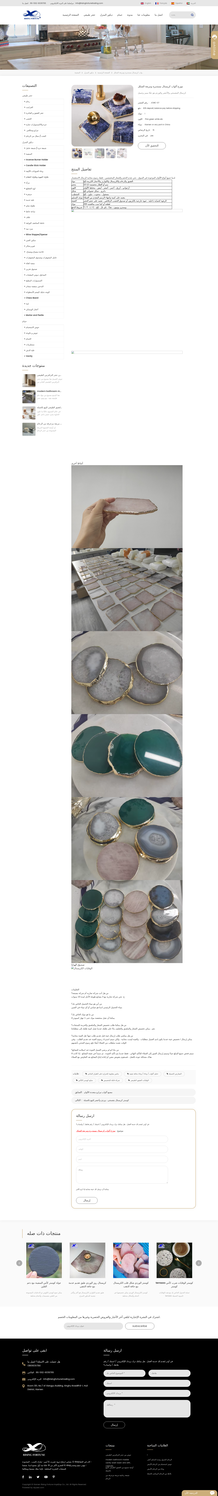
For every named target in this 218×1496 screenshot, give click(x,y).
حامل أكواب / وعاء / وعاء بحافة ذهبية (143, 1073)
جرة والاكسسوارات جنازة (36, 124)
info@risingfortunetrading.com (89, 3)
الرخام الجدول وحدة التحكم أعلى (159, 1459)
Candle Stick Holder (36, 165)
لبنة (27, 303)
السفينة (77, 72)
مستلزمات (30, 344)
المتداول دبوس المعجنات (36, 275)
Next (199, 1263)
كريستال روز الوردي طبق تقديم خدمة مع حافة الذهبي (44, 1284)
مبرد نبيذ (29, 229)
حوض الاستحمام (32, 327)
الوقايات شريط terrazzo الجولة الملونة (174, 1283)
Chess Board (32, 298)
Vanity (29, 356)
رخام (28, 101)
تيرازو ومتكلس (32, 130)
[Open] (214, 50)
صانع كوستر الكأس (85, 1080)
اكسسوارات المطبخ (34, 280)
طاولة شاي (30, 205)
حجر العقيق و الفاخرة (34, 113)
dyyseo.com (38, 1487)
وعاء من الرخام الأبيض (155, 1469)
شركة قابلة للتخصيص (112, 1080)
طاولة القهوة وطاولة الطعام (37, 177)
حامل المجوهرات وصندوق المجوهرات (41, 257)
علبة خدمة (30, 200)
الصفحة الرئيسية (71, 15)
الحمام (28, 339)
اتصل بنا (159, 15)
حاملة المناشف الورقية (35, 223)
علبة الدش (30, 350)
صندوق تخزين (31, 269)
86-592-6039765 (38, 3)
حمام (119, 15)
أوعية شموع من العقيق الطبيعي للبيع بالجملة (49, 407)
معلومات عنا (143, 15)
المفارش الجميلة (175, 1073)
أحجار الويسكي (32, 309)
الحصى (29, 118)
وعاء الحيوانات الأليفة (34, 171)
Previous (19, 1263)
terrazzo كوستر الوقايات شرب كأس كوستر (131, 1284)
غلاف (28, 217)
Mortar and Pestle (35, 315)
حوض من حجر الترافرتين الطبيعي (49, 375)
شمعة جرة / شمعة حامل (36, 148)
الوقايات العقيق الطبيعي (140, 1080)
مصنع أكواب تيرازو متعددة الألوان (98, 1092)
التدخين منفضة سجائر (35, 286)
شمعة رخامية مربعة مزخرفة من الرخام (49, 424)
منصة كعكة (30, 263)
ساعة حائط (30, 211)
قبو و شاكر (30, 246)
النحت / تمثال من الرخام (36, 136)
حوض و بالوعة (32, 333)
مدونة (130, 15)
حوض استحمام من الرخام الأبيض (159, 1464)
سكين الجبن (31, 240)
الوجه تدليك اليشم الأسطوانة (38, 292)
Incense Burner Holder (37, 159)
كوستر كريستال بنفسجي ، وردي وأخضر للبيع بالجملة (106, 1100)
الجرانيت (29, 107)
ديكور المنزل (106, 15)
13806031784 (33, 1365)
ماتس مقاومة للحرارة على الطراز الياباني (103, 1073)
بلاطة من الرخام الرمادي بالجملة (159, 1473)
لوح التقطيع (30, 188)
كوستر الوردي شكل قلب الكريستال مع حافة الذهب (87, 1284)
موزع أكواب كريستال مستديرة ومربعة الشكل (95, 1131)
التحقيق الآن (152, 146)
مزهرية (29, 194)
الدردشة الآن (191, 1493)
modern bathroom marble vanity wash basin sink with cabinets (49, 391)
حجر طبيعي (89, 15)
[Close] (214, 71)
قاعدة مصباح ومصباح (34, 252)
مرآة (28, 182)
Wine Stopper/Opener (36, 234)
